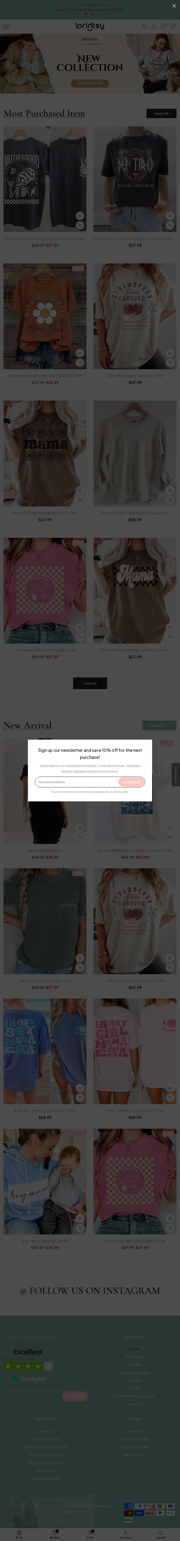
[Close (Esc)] (174, 6)
